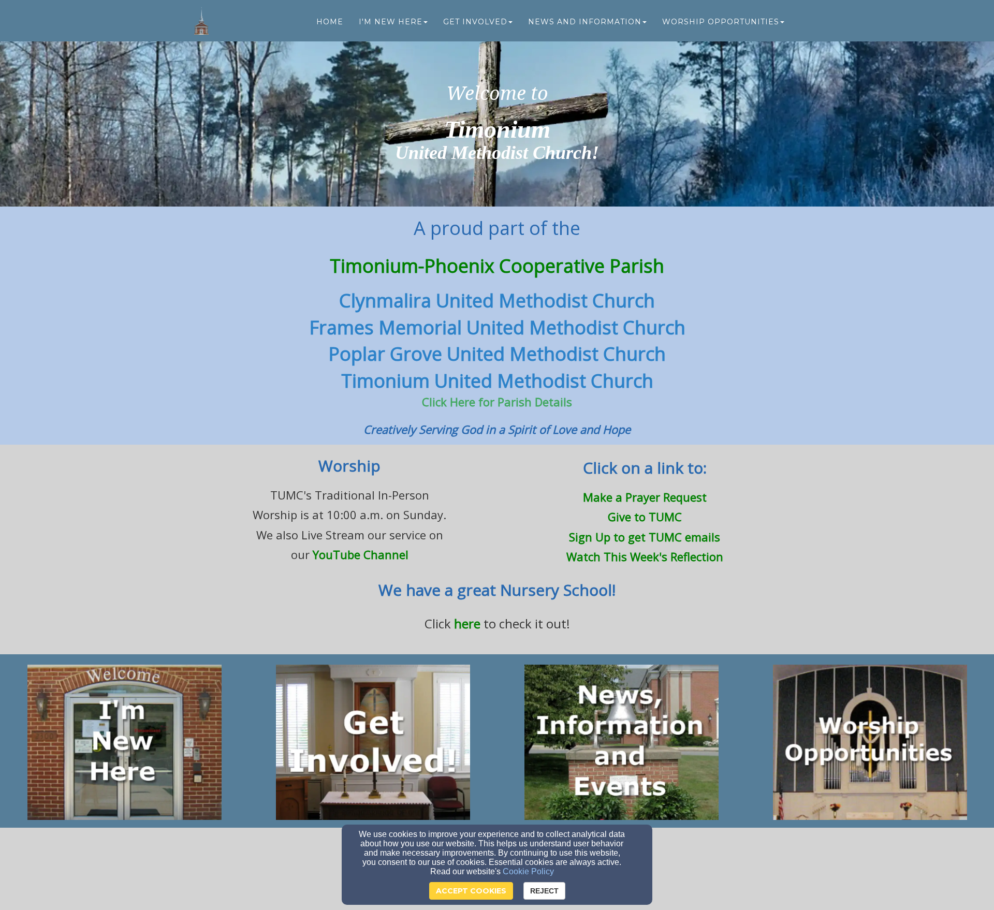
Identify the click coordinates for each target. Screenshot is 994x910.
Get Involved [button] (475, 21)
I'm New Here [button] (390, 21)
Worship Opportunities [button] (720, 21)
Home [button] (329, 21)
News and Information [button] (584, 21)
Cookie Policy (528, 871)
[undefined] (124, 742)
